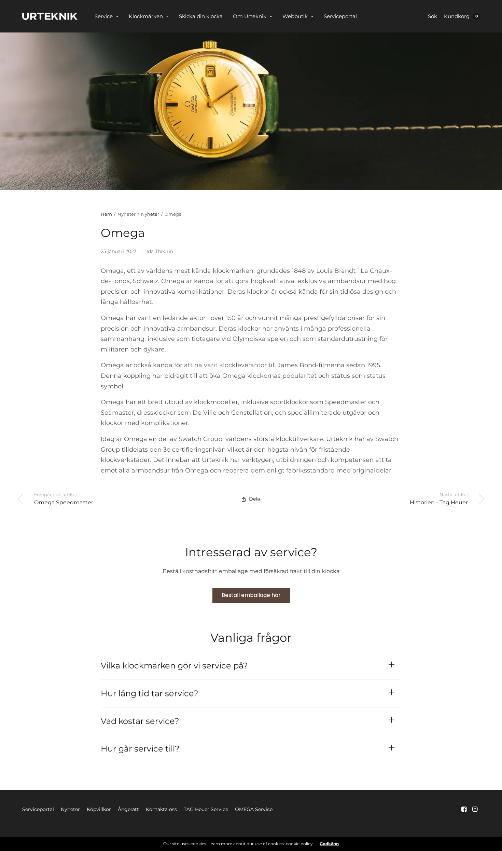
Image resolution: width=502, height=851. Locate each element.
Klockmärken (146, 16)
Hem (106, 214)
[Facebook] (464, 809)
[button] (251, 595)
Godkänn (329, 844)
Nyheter (150, 214)
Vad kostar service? (140, 721)
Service (104, 16)
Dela (254, 499)
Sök (432, 16)
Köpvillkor (99, 809)
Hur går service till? (140, 749)
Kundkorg (457, 16)
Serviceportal (340, 16)
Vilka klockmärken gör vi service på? (175, 666)
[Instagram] (475, 809)
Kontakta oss (161, 809)
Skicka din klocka (201, 16)
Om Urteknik (249, 16)
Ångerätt (128, 809)
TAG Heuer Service (206, 809)
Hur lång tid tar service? (149, 693)
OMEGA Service (254, 809)
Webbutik (295, 16)
